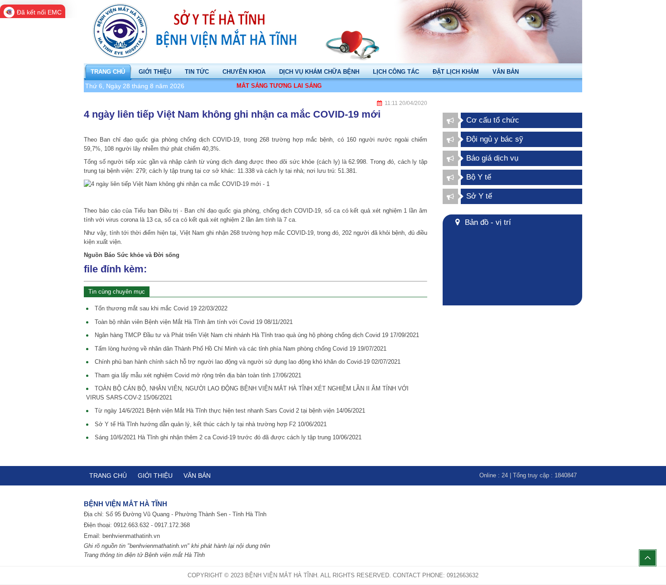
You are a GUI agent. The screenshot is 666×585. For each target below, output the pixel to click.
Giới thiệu (155, 475)
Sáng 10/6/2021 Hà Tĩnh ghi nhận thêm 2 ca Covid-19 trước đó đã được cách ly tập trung (228, 437)
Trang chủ (108, 475)
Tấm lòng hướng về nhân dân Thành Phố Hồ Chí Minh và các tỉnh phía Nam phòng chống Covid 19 (240, 348)
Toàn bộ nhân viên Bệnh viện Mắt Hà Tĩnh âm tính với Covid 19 (194, 322)
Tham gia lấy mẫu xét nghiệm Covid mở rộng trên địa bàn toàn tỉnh (198, 375)
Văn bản (197, 475)
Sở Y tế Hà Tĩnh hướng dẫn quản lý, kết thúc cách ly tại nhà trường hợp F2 (211, 424)
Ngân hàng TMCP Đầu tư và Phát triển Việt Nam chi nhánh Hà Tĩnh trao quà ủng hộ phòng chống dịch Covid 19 (257, 335)
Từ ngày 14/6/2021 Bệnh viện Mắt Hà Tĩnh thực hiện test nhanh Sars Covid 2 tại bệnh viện (230, 410)
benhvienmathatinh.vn (131, 536)
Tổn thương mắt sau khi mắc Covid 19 (161, 308)
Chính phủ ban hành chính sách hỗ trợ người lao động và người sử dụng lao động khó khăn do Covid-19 (248, 361)
